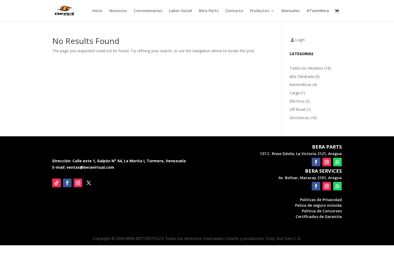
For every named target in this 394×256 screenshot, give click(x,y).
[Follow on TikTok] (56, 183)
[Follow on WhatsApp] (337, 162)
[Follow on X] (88, 183)
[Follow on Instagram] (78, 183)
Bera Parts (208, 11)
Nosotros (118, 11)
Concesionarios (148, 11)
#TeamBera (318, 11)
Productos (259, 11)
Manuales (290, 11)
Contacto (234, 11)
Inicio (97, 11)
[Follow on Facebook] (67, 183)
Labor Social (180, 11)
